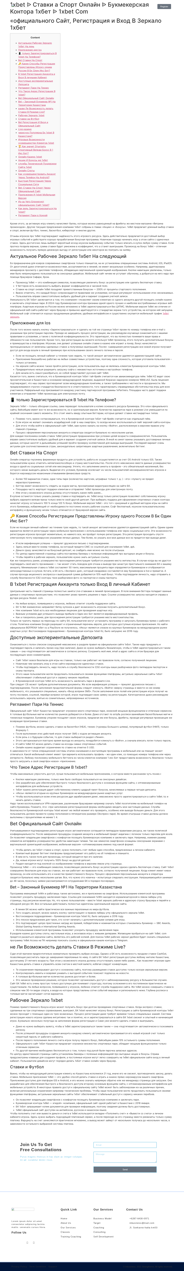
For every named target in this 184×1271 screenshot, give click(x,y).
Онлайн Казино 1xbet (30, 156)
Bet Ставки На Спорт (30, 60)
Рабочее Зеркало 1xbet (31, 115)
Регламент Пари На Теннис (33, 87)
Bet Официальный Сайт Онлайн (36, 98)
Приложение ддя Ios (30, 49)
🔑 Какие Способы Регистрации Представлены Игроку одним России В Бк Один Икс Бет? (36, 67)
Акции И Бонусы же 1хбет (33, 160)
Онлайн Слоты (26, 170)
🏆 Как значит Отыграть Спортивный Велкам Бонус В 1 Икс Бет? (35, 150)
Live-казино (25, 129)
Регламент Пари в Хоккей (32, 215)
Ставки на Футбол (28, 118)
